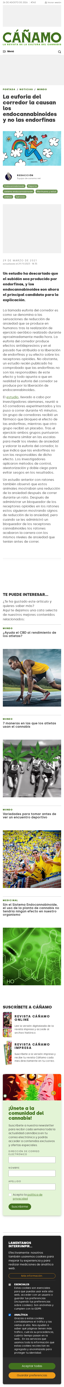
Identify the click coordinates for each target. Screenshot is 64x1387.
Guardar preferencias (32, 1375)
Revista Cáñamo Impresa (32, 1046)
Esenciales (21, 1284)
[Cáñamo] (32, 38)
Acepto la (27, 1196)
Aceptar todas (32, 1366)
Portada (9, 89)
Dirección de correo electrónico (24, 1153)
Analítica (21, 1314)
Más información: (32, 1275)
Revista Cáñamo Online (32, 1018)
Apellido (15, 1181)
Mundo (42, 89)
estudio (12, 397)
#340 (33, 2)
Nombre (14, 1168)
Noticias (26, 89)
